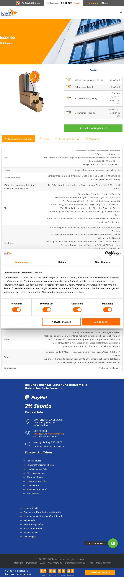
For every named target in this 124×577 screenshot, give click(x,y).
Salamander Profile (33, 528)
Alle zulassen (101, 322)
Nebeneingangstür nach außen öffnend (43, 516)
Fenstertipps (30, 536)
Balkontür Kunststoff (37, 489)
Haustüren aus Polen (37, 481)
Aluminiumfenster (35, 473)
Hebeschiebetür (31, 508)
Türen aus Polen (35, 477)
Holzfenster (102, 60)
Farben (45, 139)
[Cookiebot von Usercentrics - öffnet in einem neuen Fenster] (107, 253)
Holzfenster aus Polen (37, 469)
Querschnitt (94, 139)
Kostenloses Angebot (100, 572)
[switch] (46, 309)
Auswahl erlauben (61, 322)
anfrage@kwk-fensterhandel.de (48, 433)
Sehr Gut (66, 3)
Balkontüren (33, 485)
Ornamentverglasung (69, 139)
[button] (113, 543)
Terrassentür (33, 493)
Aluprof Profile (31, 532)
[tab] (18, 138)
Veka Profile (30, 520)
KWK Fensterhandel (82, 60)
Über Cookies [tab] (102, 262)
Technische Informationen (20, 139)
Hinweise (77, 3)
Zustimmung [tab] (21, 262)
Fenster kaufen (34, 460)
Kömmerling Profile (33, 524)
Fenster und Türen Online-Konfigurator (42, 512)
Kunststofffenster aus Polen (40, 464)
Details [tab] (62, 262)
